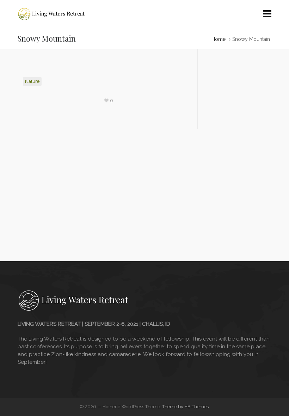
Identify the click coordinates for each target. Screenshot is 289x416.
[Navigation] (267, 14)
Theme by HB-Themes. (186, 406)
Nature (32, 81)
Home (218, 39)
